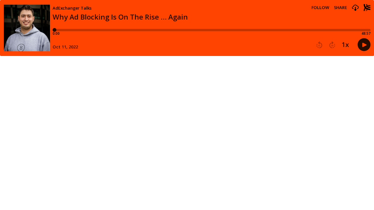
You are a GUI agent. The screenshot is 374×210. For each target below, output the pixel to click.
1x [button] (345, 44)
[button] (355, 8)
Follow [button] (320, 8)
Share (340, 8)
